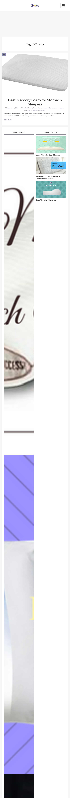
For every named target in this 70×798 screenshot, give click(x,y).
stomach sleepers (58, 108)
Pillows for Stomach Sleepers (35, 110)
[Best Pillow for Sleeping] (35, 5)
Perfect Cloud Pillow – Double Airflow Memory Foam (48, 177)
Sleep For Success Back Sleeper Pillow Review (19, 295)
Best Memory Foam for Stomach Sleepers (35, 102)
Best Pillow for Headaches (19, 615)
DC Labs (24, 108)
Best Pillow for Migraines (46, 200)
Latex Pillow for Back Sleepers (48, 155)
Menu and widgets (63, 5)
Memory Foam (32, 108)
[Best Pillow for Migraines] (51, 189)
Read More (7, 119)
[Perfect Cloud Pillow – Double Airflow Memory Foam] (51, 165)
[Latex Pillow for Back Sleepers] (51, 144)
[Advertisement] (35, 24)
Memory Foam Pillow (45, 108)
